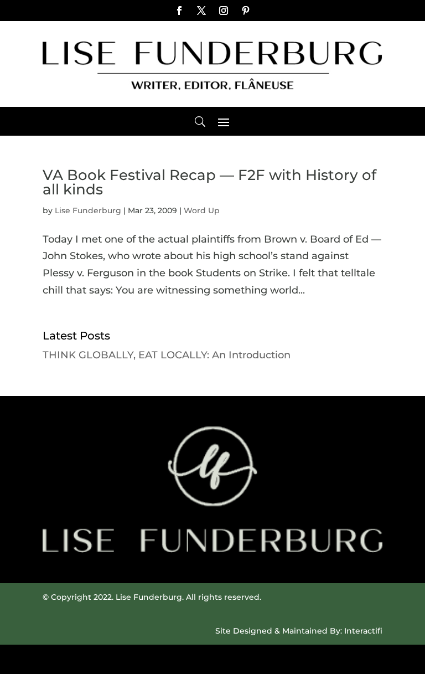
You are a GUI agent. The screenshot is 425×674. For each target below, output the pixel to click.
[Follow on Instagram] (223, 10)
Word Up (202, 210)
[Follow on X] (201, 10)
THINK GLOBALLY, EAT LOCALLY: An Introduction (167, 355)
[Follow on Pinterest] (246, 10)
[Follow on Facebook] (179, 10)
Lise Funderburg (88, 210)
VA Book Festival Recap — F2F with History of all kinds (209, 182)
